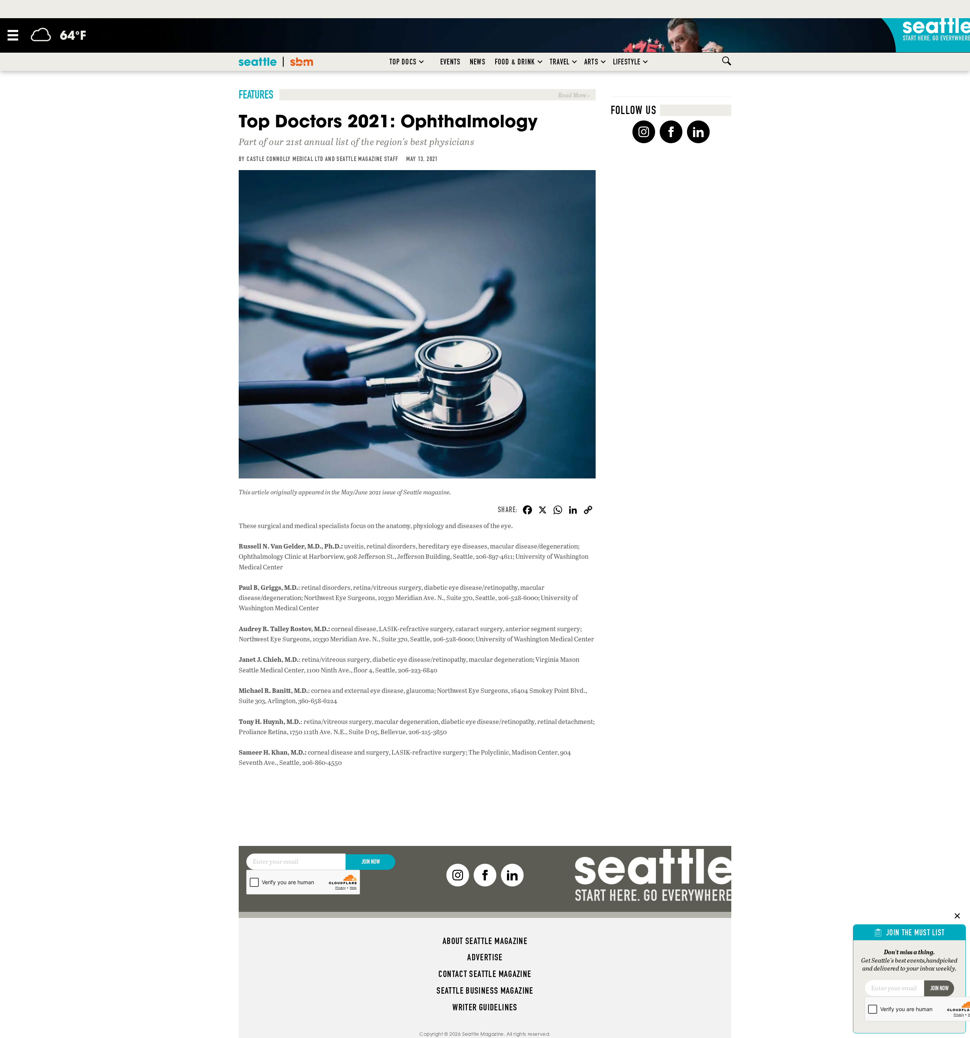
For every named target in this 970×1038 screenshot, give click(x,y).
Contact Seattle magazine (484, 974)
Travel (559, 61)
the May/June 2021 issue (364, 492)
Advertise (484, 957)
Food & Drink (515, 61)
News (477, 61)
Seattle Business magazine (485, 990)
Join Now (370, 861)
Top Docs (403, 61)
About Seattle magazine (485, 941)
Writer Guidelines (485, 1007)
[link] (417, 94)
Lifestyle (627, 61)
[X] (542, 510)
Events (450, 61)
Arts (591, 61)
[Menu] (13, 35)
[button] (421, 62)
